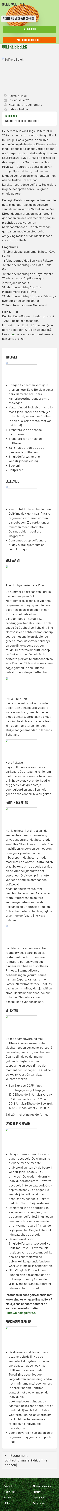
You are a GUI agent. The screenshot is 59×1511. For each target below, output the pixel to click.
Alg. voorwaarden (42, 1486)
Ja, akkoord (29, 29)
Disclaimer (38, 1497)
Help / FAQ (9, 1491)
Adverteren (38, 1503)
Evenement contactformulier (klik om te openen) (25, 1460)
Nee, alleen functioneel (29, 40)
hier (12, 334)
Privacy (37, 1491)
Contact (8, 1486)
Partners (8, 1497)
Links (7, 1503)
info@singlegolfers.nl (21, 1312)
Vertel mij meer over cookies (18, 19)
